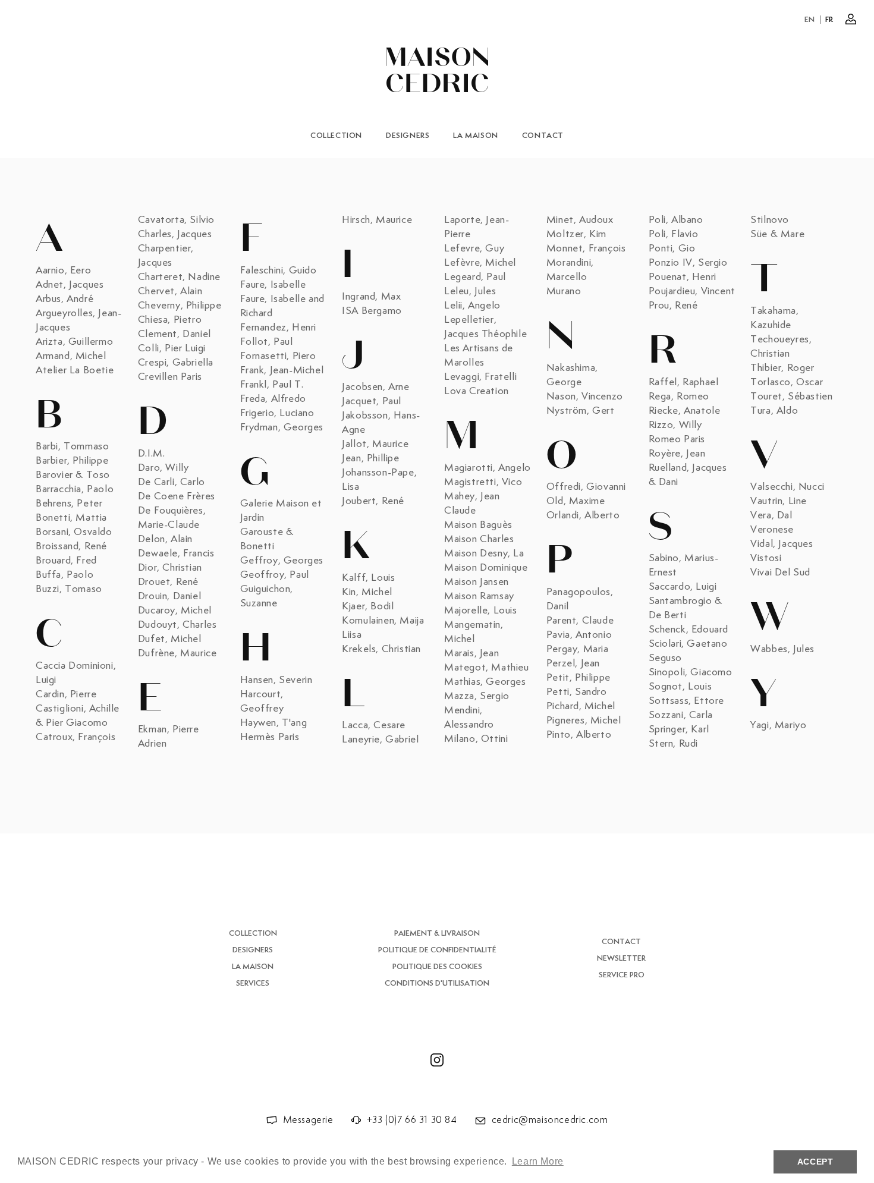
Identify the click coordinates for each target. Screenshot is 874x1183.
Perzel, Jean (573, 663)
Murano (563, 291)
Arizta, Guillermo (74, 341)
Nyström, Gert (580, 410)
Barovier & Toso (73, 475)
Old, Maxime (575, 501)
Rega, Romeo (679, 396)
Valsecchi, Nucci (787, 487)
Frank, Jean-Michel (282, 370)
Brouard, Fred (66, 560)
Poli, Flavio (674, 234)
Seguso (666, 658)
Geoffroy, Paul (274, 575)
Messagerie (308, 1120)
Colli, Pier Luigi (172, 348)
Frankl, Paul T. (272, 384)
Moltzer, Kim (576, 234)
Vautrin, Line (778, 501)
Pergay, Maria (577, 649)
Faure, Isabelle (273, 284)
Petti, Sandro (576, 692)
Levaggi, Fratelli (480, 377)
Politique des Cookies (437, 967)
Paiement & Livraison (437, 933)
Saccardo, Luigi (683, 586)
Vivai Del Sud (780, 572)
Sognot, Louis (680, 686)
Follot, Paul (266, 341)
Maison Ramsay (479, 596)
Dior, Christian (170, 567)
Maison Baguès (478, 525)
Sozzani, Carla (681, 715)
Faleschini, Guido (278, 270)
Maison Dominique (486, 567)
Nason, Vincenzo (584, 396)
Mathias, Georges (485, 682)
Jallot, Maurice (375, 444)
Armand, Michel (71, 356)
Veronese (772, 529)
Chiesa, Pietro (170, 319)
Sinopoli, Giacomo (690, 672)
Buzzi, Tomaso (69, 589)
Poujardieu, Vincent (692, 291)
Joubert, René (373, 501)
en (809, 20)
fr (829, 20)
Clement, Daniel (174, 334)
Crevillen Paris (170, 377)
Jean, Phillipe (370, 458)
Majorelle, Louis (480, 610)
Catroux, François (75, 737)
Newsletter (621, 958)
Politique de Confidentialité (437, 950)
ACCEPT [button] (815, 1161)
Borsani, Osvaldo (74, 532)
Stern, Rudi (674, 743)
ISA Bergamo (372, 311)
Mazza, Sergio (477, 696)
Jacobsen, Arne (375, 387)
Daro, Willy (163, 467)
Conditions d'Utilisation (437, 983)
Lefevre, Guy (474, 248)
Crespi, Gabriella (175, 362)
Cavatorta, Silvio (176, 220)
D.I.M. (151, 453)
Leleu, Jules (470, 291)
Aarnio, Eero (63, 270)
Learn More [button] (538, 1161)
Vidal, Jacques (781, 544)
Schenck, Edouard (689, 629)
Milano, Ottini (476, 739)
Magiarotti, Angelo (487, 467)
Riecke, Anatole (685, 410)
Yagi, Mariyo (778, 725)
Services (252, 983)
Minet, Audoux (580, 220)
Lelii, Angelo (472, 305)
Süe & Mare (777, 234)
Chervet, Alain (170, 291)
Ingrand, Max (371, 296)
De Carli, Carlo (171, 482)
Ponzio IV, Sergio (688, 262)
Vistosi (765, 558)
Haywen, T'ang (273, 723)
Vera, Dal (771, 515)
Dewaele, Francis (176, 553)
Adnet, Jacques (69, 284)
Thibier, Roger (782, 368)
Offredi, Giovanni (586, 487)
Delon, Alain (165, 539)
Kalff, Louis (368, 577)
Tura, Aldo (774, 410)
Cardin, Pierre (66, 694)
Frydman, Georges (282, 427)
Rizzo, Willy (675, 425)
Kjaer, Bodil (368, 606)
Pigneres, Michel (583, 720)
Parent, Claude (580, 620)
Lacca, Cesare (373, 725)
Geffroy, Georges (282, 560)
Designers (407, 136)
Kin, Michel (367, 592)
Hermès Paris (270, 737)
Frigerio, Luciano (277, 413)
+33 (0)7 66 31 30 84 (412, 1120)
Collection (336, 136)
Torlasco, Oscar (786, 382)
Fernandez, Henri (278, 327)
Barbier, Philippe (72, 460)
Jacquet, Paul (371, 401)
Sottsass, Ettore (687, 701)
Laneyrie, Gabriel (380, 739)
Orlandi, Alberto (583, 515)
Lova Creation (476, 391)
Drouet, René (168, 582)
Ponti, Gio (672, 248)
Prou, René (673, 305)
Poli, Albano (676, 220)
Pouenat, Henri (682, 277)
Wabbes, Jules (782, 649)
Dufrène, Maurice (177, 653)
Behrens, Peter (69, 503)
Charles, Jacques (175, 234)
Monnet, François (586, 248)
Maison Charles (479, 539)
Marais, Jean (471, 653)
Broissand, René (71, 546)
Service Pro (622, 975)
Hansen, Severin (276, 680)
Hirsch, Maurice (377, 220)
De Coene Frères (176, 496)
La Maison (475, 136)
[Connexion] (850, 19)
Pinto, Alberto (578, 734)
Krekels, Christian (381, 649)
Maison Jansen (476, 582)
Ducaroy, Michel (175, 610)
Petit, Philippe (578, 677)
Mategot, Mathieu (486, 667)
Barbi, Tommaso (72, 446)
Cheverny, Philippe (180, 305)
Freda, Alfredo (273, 399)
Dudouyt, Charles (177, 624)
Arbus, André (64, 299)
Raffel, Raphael (684, 382)
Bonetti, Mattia (71, 517)
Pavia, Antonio (579, 635)
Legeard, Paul (475, 277)
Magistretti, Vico (483, 482)
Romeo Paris (677, 439)
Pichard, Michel (580, 706)
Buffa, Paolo (64, 575)
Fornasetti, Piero (278, 356)
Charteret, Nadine (179, 277)
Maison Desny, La (484, 553)
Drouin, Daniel (169, 596)
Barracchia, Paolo (75, 489)
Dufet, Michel (170, 639)
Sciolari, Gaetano (688, 643)
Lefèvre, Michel (480, 262)
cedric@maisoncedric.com (550, 1120)
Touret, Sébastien (791, 396)
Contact (543, 136)
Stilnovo (769, 220)
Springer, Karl (679, 729)
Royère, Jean (677, 453)
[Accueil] (437, 70)
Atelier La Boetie (75, 370)
